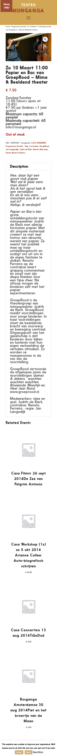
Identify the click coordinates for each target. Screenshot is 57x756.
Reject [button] (28, 752)
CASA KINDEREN (38, 143)
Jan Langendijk (12, 149)
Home (8, 27)
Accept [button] (19, 752)
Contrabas (33, 146)
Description (19, 166)
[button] (45, 39)
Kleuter (36, 149)
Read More (38, 752)
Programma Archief (18, 27)
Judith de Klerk (25, 149)
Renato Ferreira (18, 152)
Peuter (8, 152)
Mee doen (44, 149)
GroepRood (44, 146)
